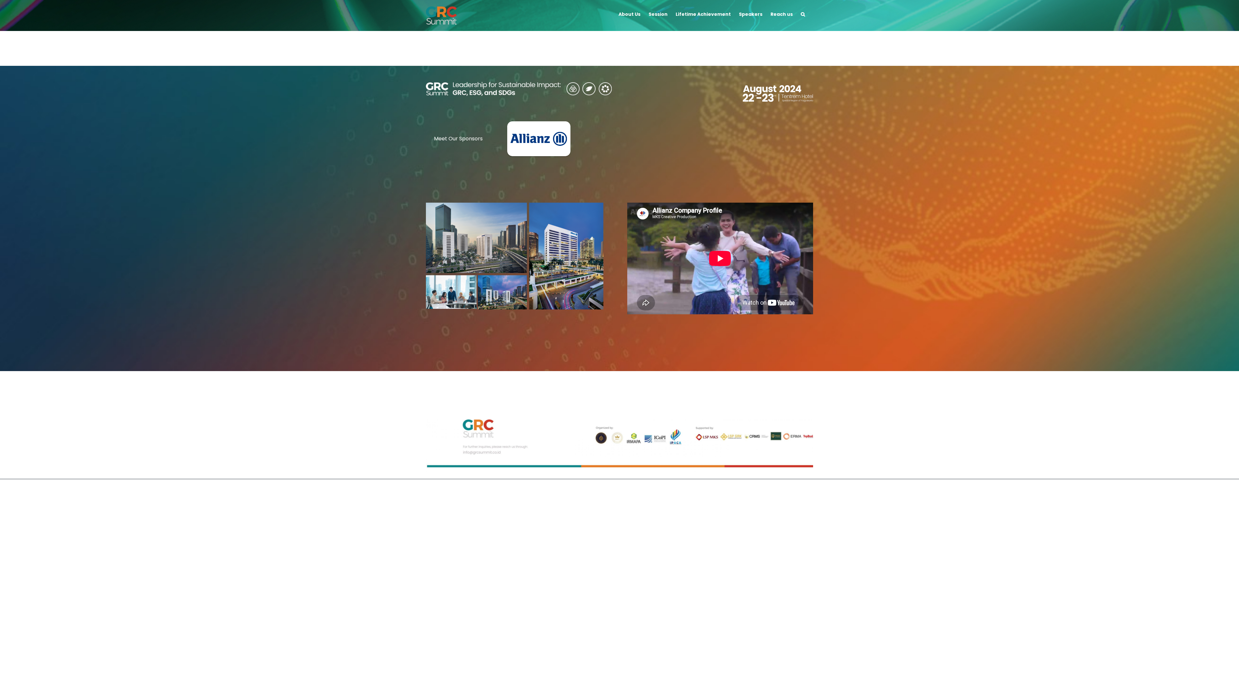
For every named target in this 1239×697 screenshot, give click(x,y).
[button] (803, 13)
